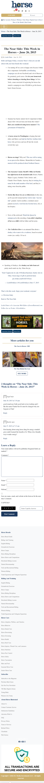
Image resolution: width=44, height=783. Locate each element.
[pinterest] (26, 11)
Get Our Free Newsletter (8, 685)
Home (3, 31)
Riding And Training (7, 540)
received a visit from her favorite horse (24, 204)
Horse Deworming (6, 632)
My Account (6, 20)
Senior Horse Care (6, 670)
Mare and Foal (5, 663)
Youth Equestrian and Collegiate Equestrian (14, 575)
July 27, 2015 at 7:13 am (11, 426)
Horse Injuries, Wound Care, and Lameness (13, 646)
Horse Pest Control (6, 653)
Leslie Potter (8, 57)
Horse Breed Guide (6, 537)
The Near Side (11, 299)
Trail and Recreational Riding (9, 568)
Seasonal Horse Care (7, 667)
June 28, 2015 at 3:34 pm (11, 400)
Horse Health (5, 639)
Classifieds (4, 731)
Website (3, 489)
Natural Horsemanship (7, 564)
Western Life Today (7, 696)
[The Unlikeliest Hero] (22, 251)
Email (3, 485)
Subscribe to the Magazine (8, 678)
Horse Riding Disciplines (8, 554)
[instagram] (29, 11)
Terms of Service (6, 725)
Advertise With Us (6, 714)
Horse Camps (5, 550)
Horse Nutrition (5, 650)
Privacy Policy (5, 721)
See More (22, 373)
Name (3, 480)
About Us (4, 704)
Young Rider (5, 692)
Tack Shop (26, 20)
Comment (5, 455)
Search (33, 15)
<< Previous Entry (7, 295)
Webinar (19, 20)
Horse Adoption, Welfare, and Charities (12, 622)
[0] (14, 11)
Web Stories (4, 735)
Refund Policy (5, 728)
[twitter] (22, 11)
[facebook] (19, 11)
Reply (5, 413)
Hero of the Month (18, 22)
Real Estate (28, 22)
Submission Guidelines (7, 711)
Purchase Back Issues (7, 682)
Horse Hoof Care (6, 643)
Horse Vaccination (6, 660)
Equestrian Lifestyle (7, 35)
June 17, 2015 (34, 282)
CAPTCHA (5, 503)
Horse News (17, 35)
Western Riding (5, 571)
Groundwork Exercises (7, 547)
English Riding (5, 543)
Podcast (13, 20)
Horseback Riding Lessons (8, 561)
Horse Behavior (5, 625)
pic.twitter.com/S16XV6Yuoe (22, 279)
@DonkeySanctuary (25, 273)
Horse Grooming (6, 636)
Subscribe (11, 15)
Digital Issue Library (36, 20)
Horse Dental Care (6, 629)
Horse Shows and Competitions (10, 557)
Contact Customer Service (8, 707)
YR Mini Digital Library (8, 689)
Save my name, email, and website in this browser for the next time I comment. (21, 497)
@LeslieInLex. (21, 308)
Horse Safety (5, 657)
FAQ (2, 718)
